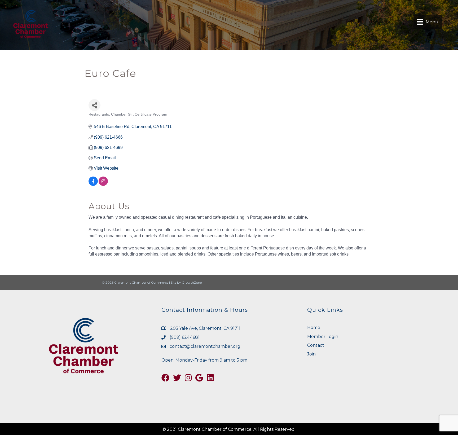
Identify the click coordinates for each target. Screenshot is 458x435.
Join (311, 354)
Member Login (322, 336)
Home (313, 327)
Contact (315, 345)
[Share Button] (94, 105)
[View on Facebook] (93, 184)
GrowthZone (192, 282)
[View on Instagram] (103, 184)
